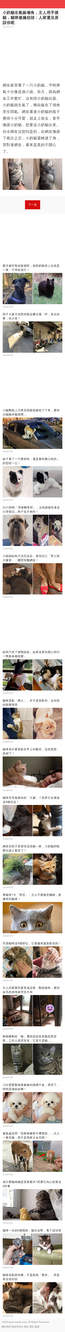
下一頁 (32, 204)
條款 (26, 1326)
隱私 (31, 1326)
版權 (37, 1326)
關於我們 (6, 1326)
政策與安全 (17, 1326)
